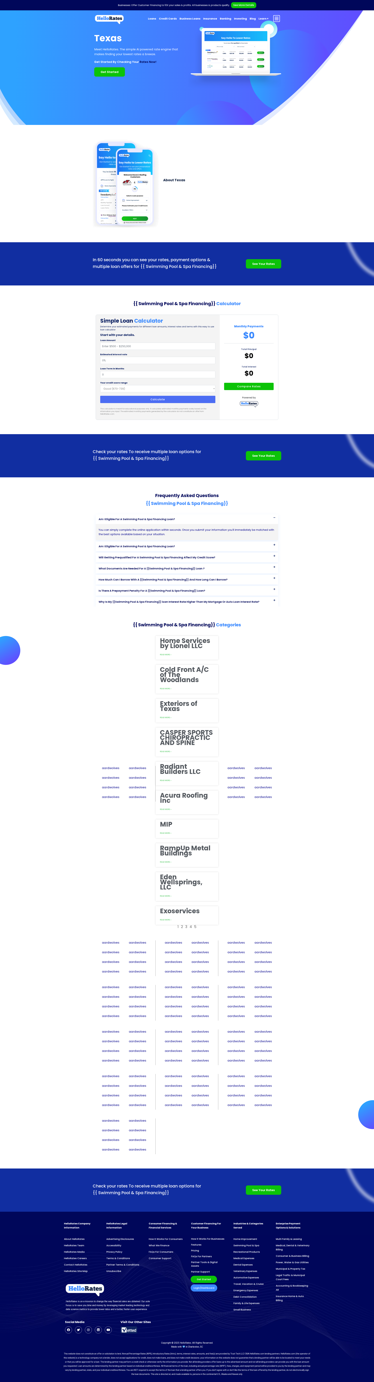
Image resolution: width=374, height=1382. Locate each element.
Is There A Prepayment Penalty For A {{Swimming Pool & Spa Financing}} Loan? (152, 590)
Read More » (165, 689)
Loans (152, 18)
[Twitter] (78, 1329)
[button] (187, 519)
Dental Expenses (243, 1264)
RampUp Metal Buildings (185, 851)
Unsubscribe (113, 1271)
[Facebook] (68, 1329)
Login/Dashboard (204, 1288)
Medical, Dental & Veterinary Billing (292, 1247)
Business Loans (190, 18)
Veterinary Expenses (245, 1271)
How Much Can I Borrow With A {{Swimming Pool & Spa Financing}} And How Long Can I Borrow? (163, 579)
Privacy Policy (114, 1252)
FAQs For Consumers (161, 1252)
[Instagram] (88, 1329)
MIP (166, 824)
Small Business (242, 1309)
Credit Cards (168, 18)
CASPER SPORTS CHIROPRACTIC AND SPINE (186, 737)
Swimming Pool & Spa (246, 1245)
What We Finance (159, 1245)
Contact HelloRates (75, 1264)
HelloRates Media (74, 1252)
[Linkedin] (98, 1329)
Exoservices (180, 911)
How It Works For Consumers (166, 1239)
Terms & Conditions (118, 1258)
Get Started (204, 1279)
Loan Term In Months (112, 368)
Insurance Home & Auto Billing (290, 1298)
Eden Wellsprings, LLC (181, 882)
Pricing (195, 1250)
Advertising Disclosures (120, 1239)
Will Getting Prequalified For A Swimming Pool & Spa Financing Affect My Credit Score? (157, 557)
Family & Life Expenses (246, 1303)
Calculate (157, 399)
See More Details (243, 5)
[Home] (109, 19)
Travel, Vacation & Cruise (248, 1284)
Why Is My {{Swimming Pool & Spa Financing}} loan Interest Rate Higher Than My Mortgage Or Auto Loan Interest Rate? (179, 602)
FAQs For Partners (201, 1256)
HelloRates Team (74, 1245)
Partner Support (200, 1271)
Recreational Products (246, 1252)
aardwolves (110, 768)
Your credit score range (114, 382)
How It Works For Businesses (207, 1239)
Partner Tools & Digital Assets (204, 1264)
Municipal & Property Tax (290, 1269)
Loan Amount (108, 340)
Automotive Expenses (246, 1277)
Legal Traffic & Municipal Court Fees (290, 1277)
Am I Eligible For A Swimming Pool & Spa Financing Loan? (137, 519)
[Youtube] (108, 1329)
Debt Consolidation (245, 1297)
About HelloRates (74, 1239)
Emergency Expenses (245, 1290)
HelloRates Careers (75, 1258)
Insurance (210, 18)
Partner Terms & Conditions (122, 1264)
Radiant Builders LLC (180, 769)
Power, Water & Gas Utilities (292, 1262)
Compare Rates (249, 386)
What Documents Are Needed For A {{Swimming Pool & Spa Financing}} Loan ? (152, 568)
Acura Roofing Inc (184, 798)
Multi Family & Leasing (289, 1239)
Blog (253, 18)
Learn (262, 18)
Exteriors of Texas (178, 706)
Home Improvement (245, 1239)
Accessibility (113, 1245)
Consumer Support (160, 1258)
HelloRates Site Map (76, 1271)
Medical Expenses (243, 1258)
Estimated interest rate (113, 354)
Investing (240, 18)
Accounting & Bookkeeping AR (292, 1288)
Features (196, 1244)
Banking (225, 18)
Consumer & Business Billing (292, 1256)
